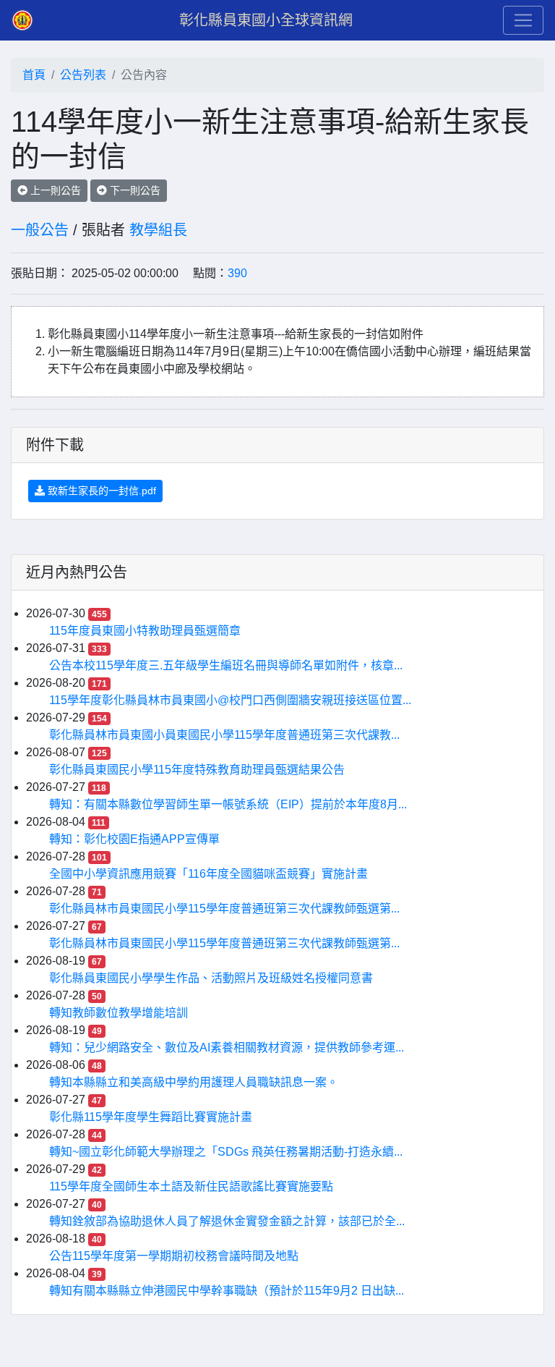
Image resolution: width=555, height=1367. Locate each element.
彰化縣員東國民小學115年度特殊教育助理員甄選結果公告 (197, 769)
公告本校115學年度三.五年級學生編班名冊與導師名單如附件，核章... (226, 665)
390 (237, 273)
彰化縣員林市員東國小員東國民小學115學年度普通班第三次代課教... (224, 735)
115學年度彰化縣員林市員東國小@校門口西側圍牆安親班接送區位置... (230, 700)
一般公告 (40, 230)
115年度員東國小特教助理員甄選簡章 (145, 631)
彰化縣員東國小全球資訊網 (266, 20)
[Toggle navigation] (523, 20)
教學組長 (158, 230)
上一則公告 (54, 190)
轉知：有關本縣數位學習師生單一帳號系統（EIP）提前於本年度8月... (228, 804)
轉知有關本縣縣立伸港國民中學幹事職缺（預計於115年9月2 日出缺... (226, 1291)
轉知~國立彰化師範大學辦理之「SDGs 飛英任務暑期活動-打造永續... (226, 1152)
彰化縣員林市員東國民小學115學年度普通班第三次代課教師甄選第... (224, 908)
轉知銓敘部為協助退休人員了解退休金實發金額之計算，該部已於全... (227, 1221)
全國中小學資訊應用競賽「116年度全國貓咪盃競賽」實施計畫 (208, 874)
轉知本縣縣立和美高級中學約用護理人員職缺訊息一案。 (193, 1082)
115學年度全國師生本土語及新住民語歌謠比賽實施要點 (191, 1186)
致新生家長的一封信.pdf (100, 490)
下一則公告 (133, 190)
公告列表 (83, 75)
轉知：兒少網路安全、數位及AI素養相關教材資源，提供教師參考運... (226, 1047)
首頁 (34, 75)
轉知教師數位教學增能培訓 (118, 1013)
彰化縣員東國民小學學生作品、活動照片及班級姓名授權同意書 (211, 978)
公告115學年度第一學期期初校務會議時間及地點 (173, 1256)
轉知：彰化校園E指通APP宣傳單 (134, 839)
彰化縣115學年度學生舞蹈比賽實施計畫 (150, 1117)
